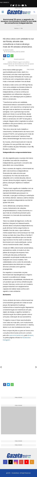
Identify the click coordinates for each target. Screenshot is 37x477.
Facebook (25, 338)
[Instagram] (16, 5)
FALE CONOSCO (4, 2)
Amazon (30, 335)
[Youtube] (23, 5)
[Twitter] (13, 5)
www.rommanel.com (16, 335)
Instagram (6, 340)
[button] (5, 367)
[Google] (19, 5)
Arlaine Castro (9, 50)
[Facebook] (10, 5)
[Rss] (26, 5)
